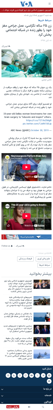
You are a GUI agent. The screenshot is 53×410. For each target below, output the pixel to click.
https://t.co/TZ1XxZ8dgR (39, 120)
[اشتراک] (49, 381)
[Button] (6, 46)
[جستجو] (43, 407)
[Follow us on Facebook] (49, 375)
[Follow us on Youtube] (31, 375)
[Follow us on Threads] (20, 375)
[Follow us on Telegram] (43, 375)
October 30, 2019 (40, 130)
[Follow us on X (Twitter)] (37, 375)
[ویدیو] (29, 407)
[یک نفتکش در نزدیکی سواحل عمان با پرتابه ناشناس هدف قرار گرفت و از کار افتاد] (42, 317)
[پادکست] (8, 375)
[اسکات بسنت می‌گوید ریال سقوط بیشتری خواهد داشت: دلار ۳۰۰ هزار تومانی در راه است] (42, 341)
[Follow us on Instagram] (25, 375)
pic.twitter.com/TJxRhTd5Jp (37, 124)
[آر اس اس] (14, 375)
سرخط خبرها (45, 20)
